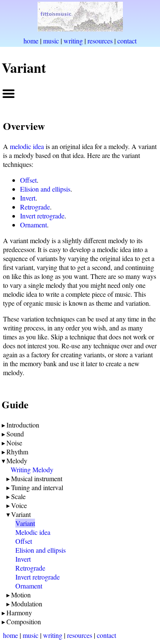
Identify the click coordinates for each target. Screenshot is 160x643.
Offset (28, 179)
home (30, 40)
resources (100, 40)
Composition (23, 621)
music (51, 40)
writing (73, 40)
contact (127, 40)
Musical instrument (36, 478)
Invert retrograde (42, 215)
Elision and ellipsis (45, 188)
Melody (16, 460)
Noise (14, 442)
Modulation (26, 603)
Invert (27, 197)
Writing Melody (32, 469)
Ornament (33, 224)
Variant (21, 514)
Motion (21, 594)
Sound (15, 433)
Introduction (22, 424)
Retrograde (35, 206)
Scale (18, 496)
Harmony (19, 612)
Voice (19, 505)
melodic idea (27, 146)
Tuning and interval (37, 487)
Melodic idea (32, 532)
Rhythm (17, 451)
